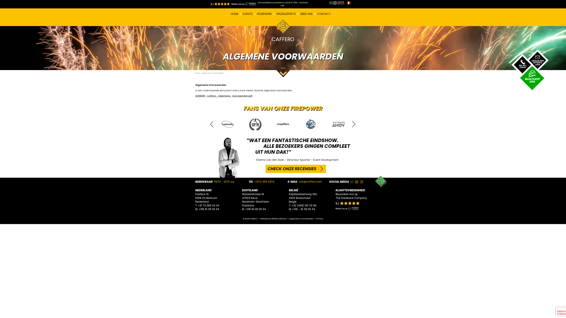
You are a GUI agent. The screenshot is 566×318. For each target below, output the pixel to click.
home (197, 73)
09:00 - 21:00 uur (224, 181)
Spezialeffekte (286, 14)
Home (234, 14)
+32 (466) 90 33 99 (304, 205)
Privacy (319, 218)
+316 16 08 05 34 (209, 209)
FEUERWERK (264, 14)
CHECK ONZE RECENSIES (292, 169)
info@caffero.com (310, 181)
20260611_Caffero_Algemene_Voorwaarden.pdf (223, 96)
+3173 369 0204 (264, 181)
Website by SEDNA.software (273, 218)
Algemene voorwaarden (301, 218)
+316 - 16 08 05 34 (303, 209)
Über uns (306, 14)
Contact (324, 14)
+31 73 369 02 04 (208, 205)
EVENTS (248, 14)
